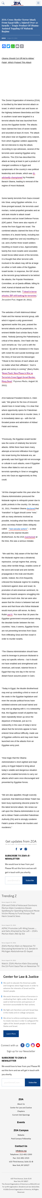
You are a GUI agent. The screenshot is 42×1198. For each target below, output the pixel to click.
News (4, 38)
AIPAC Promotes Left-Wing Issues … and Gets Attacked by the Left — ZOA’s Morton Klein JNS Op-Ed (20, 931)
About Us (21, 1104)
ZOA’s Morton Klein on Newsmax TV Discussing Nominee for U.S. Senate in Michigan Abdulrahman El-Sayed (20, 949)
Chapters (21, 1111)
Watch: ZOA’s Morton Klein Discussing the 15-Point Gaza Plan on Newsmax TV (20, 965)
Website (21, 1135)
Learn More (11, 1034)
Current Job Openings (21, 1115)
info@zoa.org (21, 1151)
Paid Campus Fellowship (21, 1138)
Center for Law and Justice (21, 1107)
